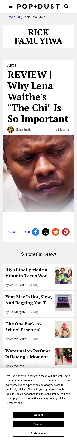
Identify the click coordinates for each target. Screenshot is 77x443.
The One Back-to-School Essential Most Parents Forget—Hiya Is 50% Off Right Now (27, 327)
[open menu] (10, 6)
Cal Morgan (17, 312)
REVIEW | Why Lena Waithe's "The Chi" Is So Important (38, 96)
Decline (38, 424)
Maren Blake (17, 285)
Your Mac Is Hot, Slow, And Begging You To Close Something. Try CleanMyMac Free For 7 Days (28, 300)
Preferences (39, 433)
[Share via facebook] (35, 232)
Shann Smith (23, 129)
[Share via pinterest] (66, 232)
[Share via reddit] (55, 232)
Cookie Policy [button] (51, 393)
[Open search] (66, 6)
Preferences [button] (14, 402)
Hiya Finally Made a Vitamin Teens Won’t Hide (28, 273)
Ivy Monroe (16, 366)
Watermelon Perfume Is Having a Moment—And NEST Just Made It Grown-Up (28, 354)
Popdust (14, 17)
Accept (38, 415)
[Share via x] (45, 232)
